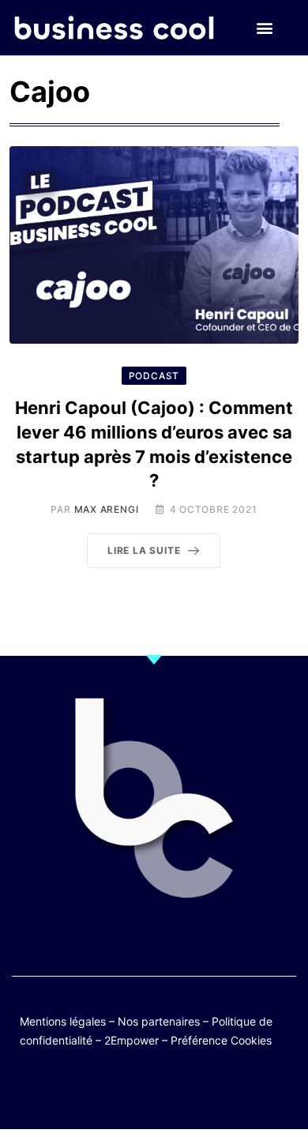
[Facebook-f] (108, 1091)
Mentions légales (63, 1021)
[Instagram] (200, 1091)
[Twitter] (77, 1091)
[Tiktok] (169, 1091)
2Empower (131, 1040)
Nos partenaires (159, 1021)
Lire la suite (143, 550)
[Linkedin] (231, 1091)
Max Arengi (106, 509)
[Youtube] (139, 1091)
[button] (264, 28)
